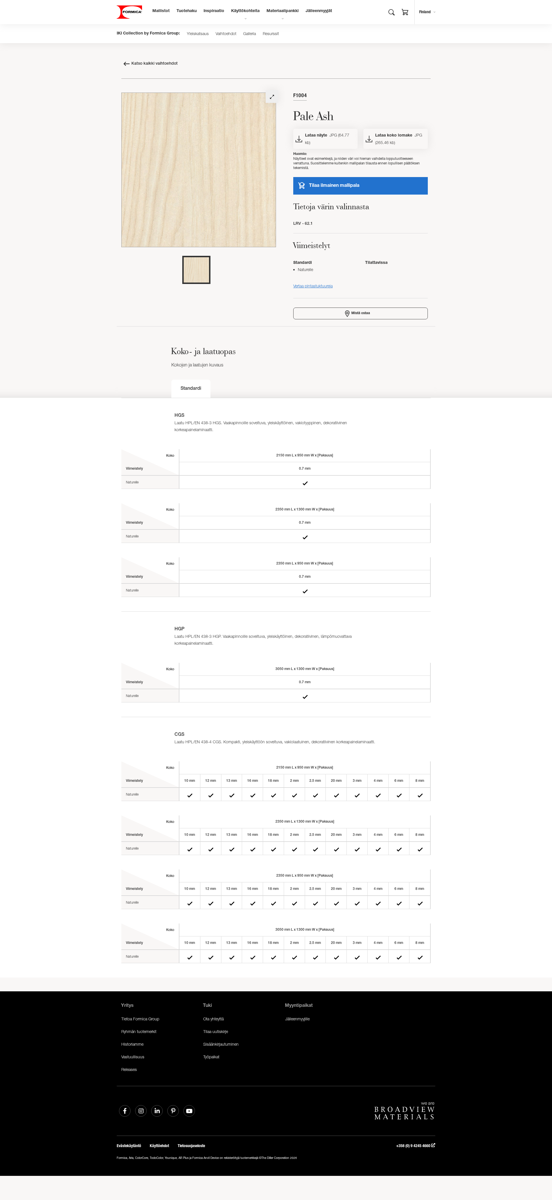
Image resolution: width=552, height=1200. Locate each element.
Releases (129, 1069)
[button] (405, 13)
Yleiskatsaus (198, 34)
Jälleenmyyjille (297, 1018)
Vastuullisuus (132, 1056)
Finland (425, 11)
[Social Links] (124, 1110)
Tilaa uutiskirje (215, 1031)
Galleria (249, 34)
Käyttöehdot (159, 1145)
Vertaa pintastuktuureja (313, 285)
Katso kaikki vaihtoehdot (154, 64)
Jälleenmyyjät (319, 11)
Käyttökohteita (245, 11)
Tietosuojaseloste (191, 1145)
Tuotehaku (187, 11)
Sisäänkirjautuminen (221, 1044)
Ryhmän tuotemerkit (138, 1031)
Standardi (191, 389)
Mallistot (161, 11)
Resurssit (271, 34)
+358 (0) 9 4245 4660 (413, 1145)
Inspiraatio (214, 11)
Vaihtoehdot (226, 34)
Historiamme (132, 1044)
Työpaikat (211, 1056)
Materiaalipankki (283, 11)
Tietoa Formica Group (140, 1018)
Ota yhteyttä (213, 1018)
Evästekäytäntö (129, 1145)
